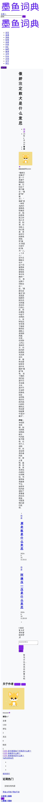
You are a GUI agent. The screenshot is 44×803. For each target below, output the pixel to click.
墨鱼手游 (16, 792)
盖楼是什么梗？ (12, 753)
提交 (21, 651)
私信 (23, 684)
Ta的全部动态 (8, 758)
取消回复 (21, 647)
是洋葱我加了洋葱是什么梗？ (17, 751)
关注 (18, 684)
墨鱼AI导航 (7, 792)
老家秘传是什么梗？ (13, 756)
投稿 (4, 68)
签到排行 (6, 774)
